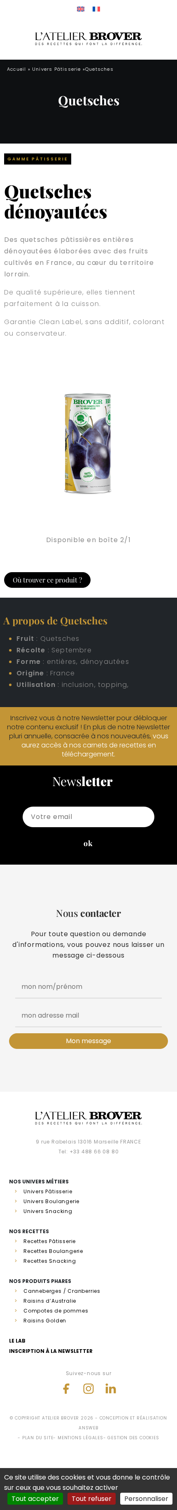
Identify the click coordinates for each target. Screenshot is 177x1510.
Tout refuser (92, 1498)
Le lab (17, 1340)
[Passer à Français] (96, 8)
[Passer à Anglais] (80, 8)
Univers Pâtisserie (56, 69)
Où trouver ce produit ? (47, 579)
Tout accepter (35, 1498)
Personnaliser (146, 1498)
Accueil (16, 69)
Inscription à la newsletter (51, 1351)
